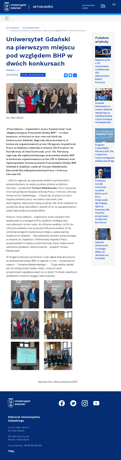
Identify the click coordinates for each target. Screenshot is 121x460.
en (114, 4)
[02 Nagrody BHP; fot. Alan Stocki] (58, 295)
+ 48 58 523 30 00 (32, 445)
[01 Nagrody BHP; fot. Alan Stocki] (25, 295)
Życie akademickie (31, 28)
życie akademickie (32, 74)
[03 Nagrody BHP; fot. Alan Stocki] (25, 326)
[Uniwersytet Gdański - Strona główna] (15, 6)
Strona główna (12, 28)
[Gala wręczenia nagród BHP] (58, 326)
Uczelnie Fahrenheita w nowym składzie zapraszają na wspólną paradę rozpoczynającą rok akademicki (103, 112)
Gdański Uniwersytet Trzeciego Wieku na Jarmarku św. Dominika (102, 250)
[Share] (74, 75)
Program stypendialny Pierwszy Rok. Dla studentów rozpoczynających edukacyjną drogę (105, 152)
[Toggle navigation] (6, 18)
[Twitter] (70, 75)
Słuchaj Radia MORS (88, 6)
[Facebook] (65, 75)
